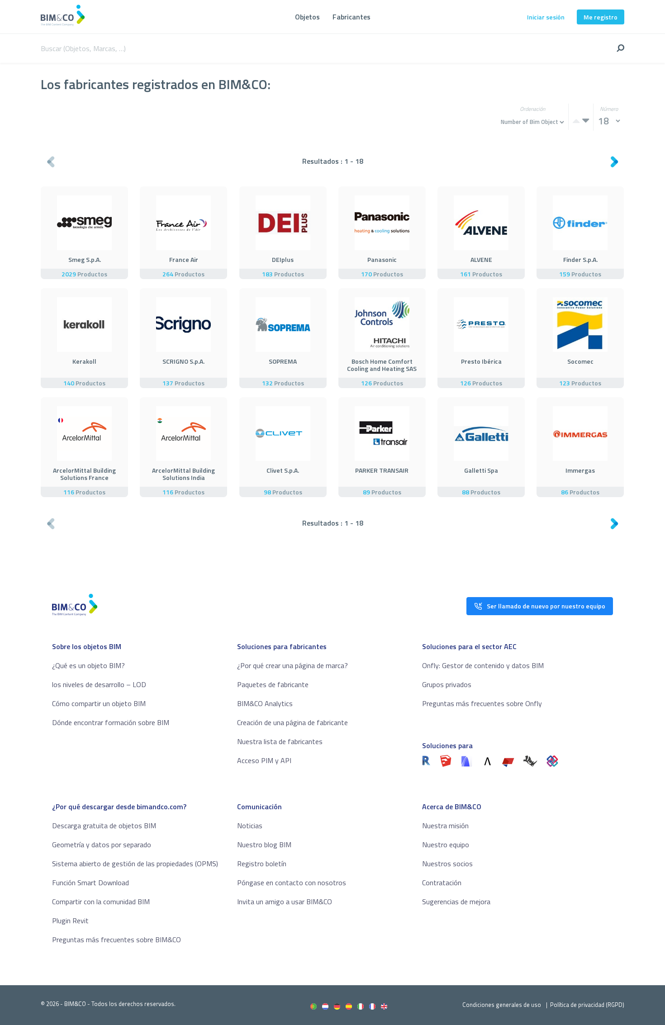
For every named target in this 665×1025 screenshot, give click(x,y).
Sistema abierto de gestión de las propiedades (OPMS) (135, 863)
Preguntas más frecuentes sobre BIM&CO (116, 939)
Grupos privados (446, 684)
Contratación (441, 882)
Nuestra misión (445, 825)
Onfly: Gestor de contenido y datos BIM (483, 665)
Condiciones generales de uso (501, 1004)
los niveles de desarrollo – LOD (99, 684)
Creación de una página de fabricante (292, 722)
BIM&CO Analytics (265, 703)
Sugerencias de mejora (456, 901)
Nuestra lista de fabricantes (280, 741)
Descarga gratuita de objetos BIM (104, 825)
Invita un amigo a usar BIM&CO (284, 901)
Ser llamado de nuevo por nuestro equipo (546, 606)
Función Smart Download (90, 882)
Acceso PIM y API (264, 760)
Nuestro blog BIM (264, 844)
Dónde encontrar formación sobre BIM (110, 722)
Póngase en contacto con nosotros (291, 882)
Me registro (601, 17)
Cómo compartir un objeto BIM (99, 703)
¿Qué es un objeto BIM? (88, 665)
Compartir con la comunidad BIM (101, 901)
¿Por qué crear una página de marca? (292, 665)
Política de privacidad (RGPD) (587, 1004)
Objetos (307, 16)
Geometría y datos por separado (101, 844)
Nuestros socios (447, 863)
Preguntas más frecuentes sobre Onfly (482, 703)
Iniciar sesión (546, 17)
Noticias (249, 825)
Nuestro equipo (445, 844)
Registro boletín (261, 863)
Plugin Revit (70, 920)
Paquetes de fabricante (273, 684)
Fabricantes (351, 16)
